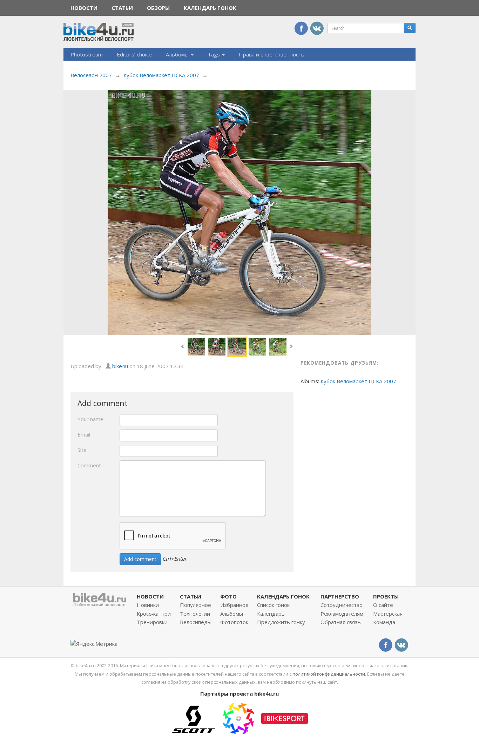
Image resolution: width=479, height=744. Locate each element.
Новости (83, 7)
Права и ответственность (271, 54)
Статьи (122, 7)
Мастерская (388, 613)
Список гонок (273, 604)
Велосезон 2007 (91, 75)
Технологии (195, 613)
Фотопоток (234, 621)
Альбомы (178, 54)
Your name (90, 418)
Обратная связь (341, 621)
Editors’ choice (134, 54)
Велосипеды (195, 621)
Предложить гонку (281, 621)
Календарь (271, 613)
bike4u (120, 366)
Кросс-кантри (154, 613)
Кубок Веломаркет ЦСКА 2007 (161, 75)
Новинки (148, 604)
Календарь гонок (210, 7)
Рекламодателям (342, 613)
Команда (384, 621)
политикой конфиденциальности (328, 674)
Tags (214, 54)
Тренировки (152, 621)
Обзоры (158, 7)
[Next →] (240, 211)
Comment (89, 465)
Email (83, 434)
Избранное (234, 604)
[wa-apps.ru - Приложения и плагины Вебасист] (238, 717)
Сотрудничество (342, 604)
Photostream (86, 54)
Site (82, 449)
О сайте (383, 604)
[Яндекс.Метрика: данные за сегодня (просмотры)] (93, 644)
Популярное (195, 604)
